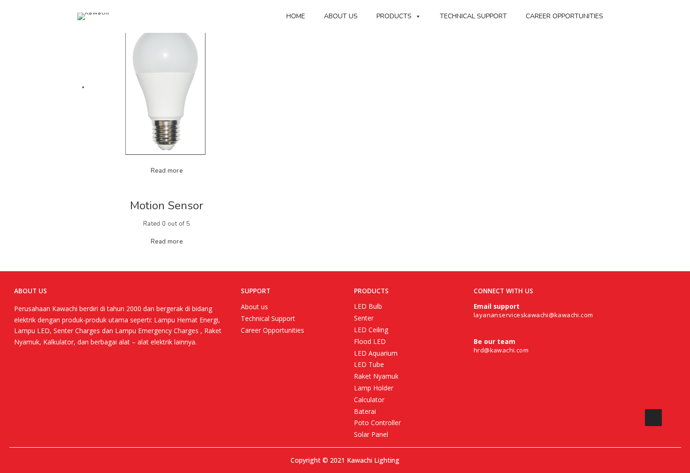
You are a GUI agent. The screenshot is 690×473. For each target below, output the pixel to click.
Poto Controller (377, 422)
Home (295, 16)
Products (394, 16)
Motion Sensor (166, 205)
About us (341, 16)
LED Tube (369, 364)
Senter (364, 317)
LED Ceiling (371, 329)
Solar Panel (371, 434)
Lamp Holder (373, 387)
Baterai (365, 411)
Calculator (369, 399)
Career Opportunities (564, 16)
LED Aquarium (376, 353)
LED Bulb (368, 306)
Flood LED (370, 341)
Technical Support (473, 16)
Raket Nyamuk (376, 376)
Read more (167, 171)
